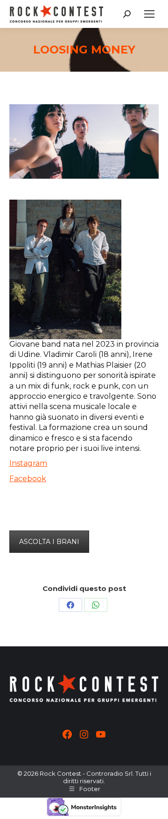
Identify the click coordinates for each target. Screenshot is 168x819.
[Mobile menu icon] (149, 14)
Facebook (27, 478)
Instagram (28, 463)
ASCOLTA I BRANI (49, 541)
